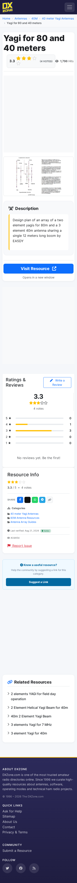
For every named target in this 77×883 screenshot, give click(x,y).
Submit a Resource (17, 851)
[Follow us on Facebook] (21, 868)
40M (34, 18)
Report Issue (21, 546)
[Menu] (70, 7)
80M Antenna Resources (24, 517)
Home (6, 18)
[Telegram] (42, 500)
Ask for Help (12, 811)
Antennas (21, 18)
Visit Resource (36, 268)
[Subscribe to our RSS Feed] (34, 868)
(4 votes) (46, 61)
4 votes (26, 487)
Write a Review (58, 382)
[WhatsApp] (35, 500)
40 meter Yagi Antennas (58, 18)
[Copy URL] (50, 500)
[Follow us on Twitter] (7, 868)
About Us (9, 822)
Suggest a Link (38, 582)
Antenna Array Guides (23, 521)
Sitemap (8, 816)
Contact (8, 827)
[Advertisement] (38, 114)
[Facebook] (20, 500)
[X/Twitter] (27, 500)
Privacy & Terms (15, 832)
